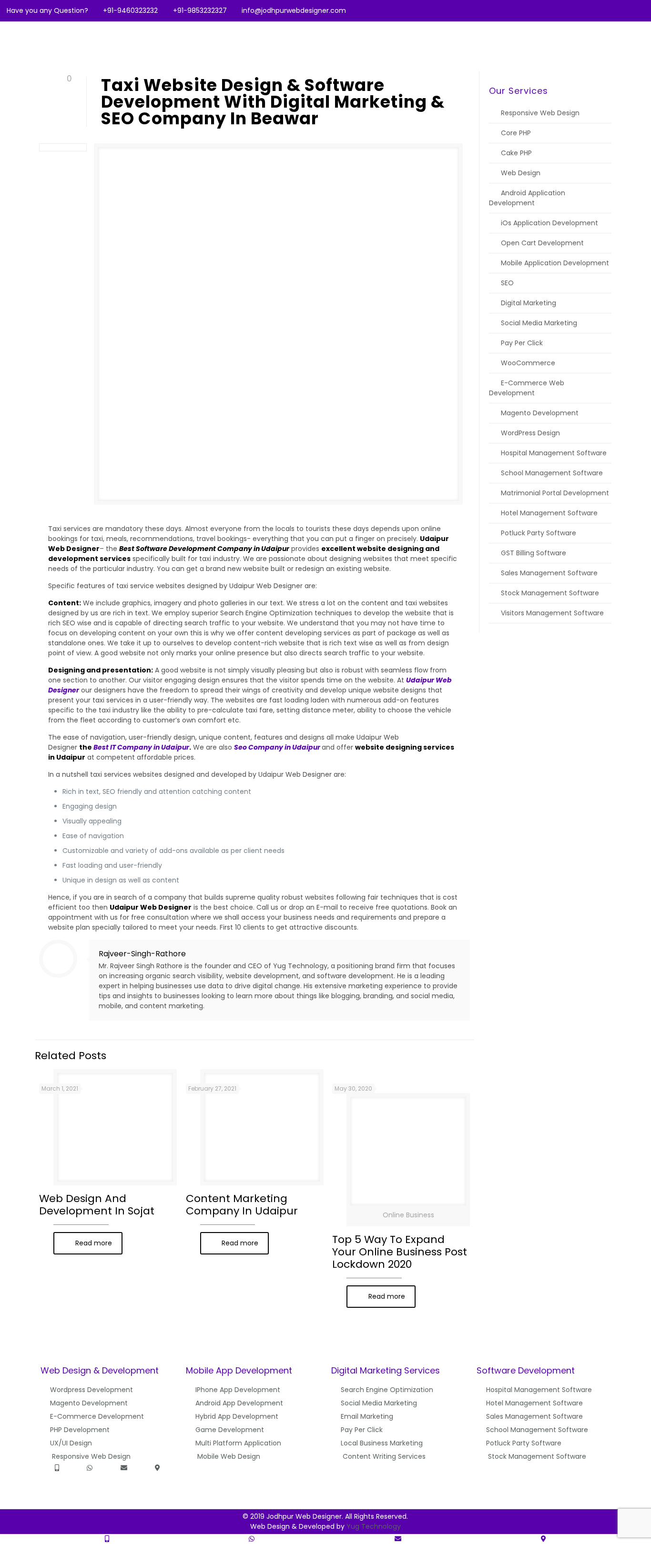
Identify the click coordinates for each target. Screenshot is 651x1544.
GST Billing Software (533, 553)
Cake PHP (516, 153)
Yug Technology (373, 1526)
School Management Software (552, 473)
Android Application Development (527, 198)
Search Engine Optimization (387, 1389)
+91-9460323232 (130, 10)
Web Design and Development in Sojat (96, 1204)
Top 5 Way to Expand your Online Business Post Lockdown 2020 (399, 1252)
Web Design (520, 173)
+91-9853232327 (200, 10)
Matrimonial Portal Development (555, 493)
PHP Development (80, 1429)
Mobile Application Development (555, 263)
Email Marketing (367, 1416)
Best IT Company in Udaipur (141, 747)
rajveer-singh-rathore (142, 953)
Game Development (229, 1429)
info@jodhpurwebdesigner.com (294, 10)
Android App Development (239, 1403)
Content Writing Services (384, 1456)
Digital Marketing (528, 303)
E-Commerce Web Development (526, 388)
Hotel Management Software (549, 513)
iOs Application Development (549, 223)
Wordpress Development (91, 1389)
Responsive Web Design (540, 113)
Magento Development (540, 413)
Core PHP (516, 133)
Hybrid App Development (236, 1416)
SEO (507, 283)
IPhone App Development (237, 1389)
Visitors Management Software (552, 613)
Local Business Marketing (382, 1443)
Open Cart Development (542, 243)
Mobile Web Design (228, 1456)
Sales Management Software (549, 573)
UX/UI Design (71, 1443)
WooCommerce (528, 363)
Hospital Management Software (554, 453)
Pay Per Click (522, 343)
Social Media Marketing (539, 323)
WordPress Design (530, 433)
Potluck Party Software (538, 533)
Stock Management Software (550, 593)
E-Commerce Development (97, 1416)
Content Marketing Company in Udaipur (242, 1204)
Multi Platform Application (238, 1443)
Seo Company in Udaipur (277, 747)
